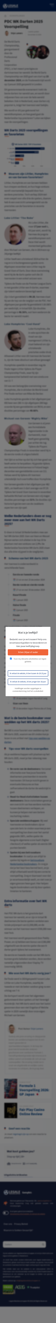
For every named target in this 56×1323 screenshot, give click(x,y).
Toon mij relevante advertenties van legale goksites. (29, 660)
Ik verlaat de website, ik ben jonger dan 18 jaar (28, 681)
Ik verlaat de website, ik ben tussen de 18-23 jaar (28, 673)
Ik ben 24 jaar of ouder (28, 652)
